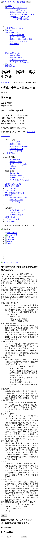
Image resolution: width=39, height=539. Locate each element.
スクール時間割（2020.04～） (21, 19)
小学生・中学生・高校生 (22, 15)
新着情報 (8, 195)
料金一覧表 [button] (31, 132)
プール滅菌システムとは (19, 62)
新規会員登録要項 (12, 186)
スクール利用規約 (16, 215)
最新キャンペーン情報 (18, 197)
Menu (28, 2)
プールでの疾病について (14, 193)
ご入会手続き (14, 28)
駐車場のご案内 (16, 57)
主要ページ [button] (5, 136)
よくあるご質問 (11, 191)
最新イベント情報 (16, 200)
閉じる (4, 515)
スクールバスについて (18, 60)
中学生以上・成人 (19, 17)
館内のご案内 (15, 55)
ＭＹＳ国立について (17, 210)
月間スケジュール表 (13, 184)
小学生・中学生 (18, 12)
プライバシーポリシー (14, 219)
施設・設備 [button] (12, 53)
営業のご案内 (15, 212)
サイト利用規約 (11, 221)
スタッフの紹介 (11, 188)
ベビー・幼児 (18, 10)
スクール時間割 (16, 151)
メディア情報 (15, 202)
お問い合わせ (10, 217)
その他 (14, 44)
